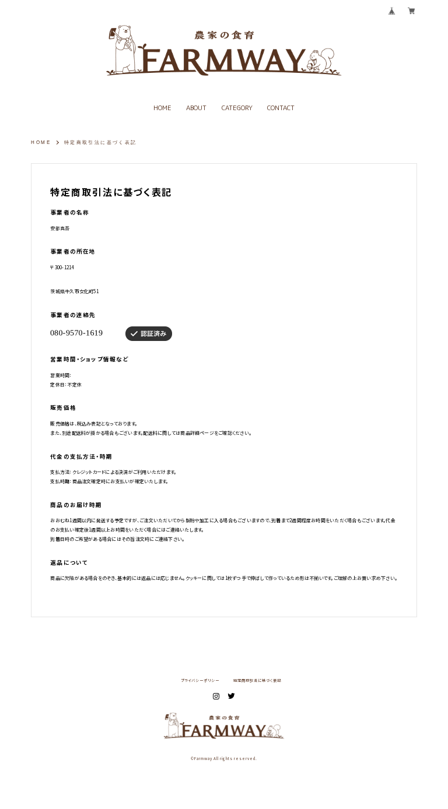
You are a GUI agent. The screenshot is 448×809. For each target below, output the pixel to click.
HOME (162, 108)
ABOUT (196, 108)
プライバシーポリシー (200, 681)
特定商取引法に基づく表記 (257, 681)
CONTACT (281, 108)
